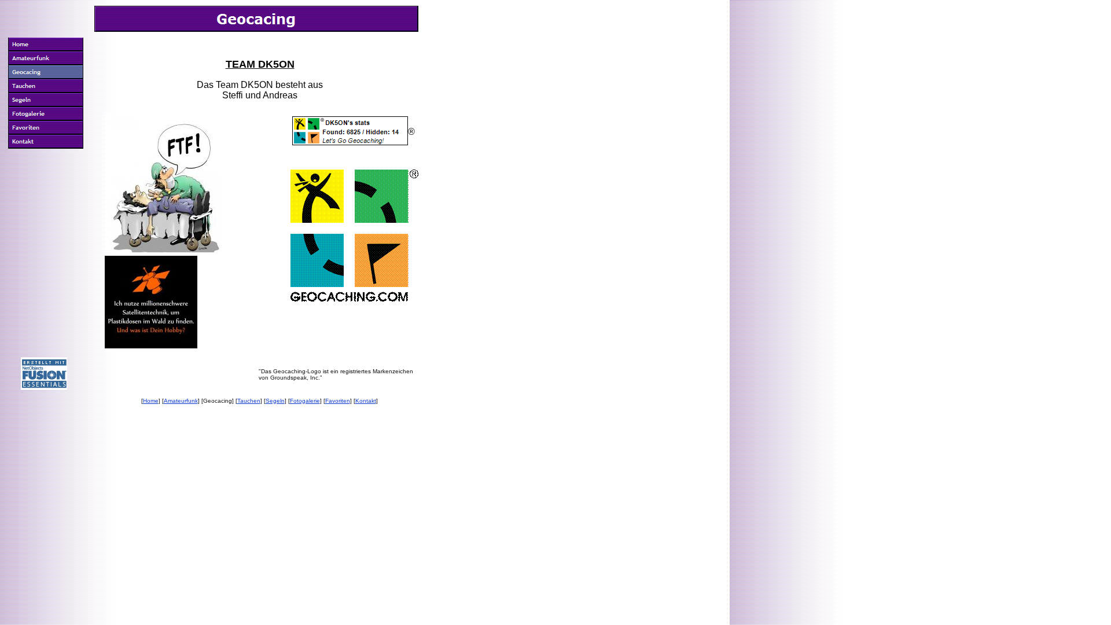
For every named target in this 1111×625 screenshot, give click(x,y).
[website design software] (44, 386)
